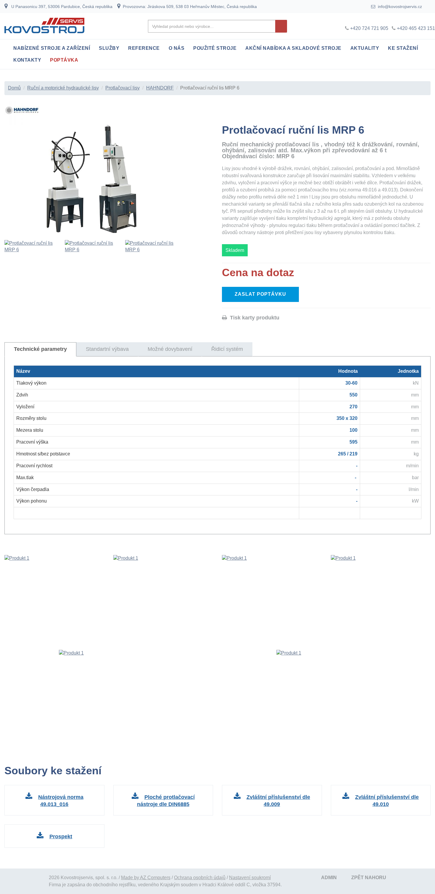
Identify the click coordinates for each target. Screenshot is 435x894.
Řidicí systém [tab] (227, 349)
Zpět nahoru (368, 877)
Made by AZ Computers (145, 877)
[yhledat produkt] (281, 26)
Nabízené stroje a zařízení (51, 48)
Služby (109, 48)
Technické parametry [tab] (40, 349)
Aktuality (364, 48)
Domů (14, 87)
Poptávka (64, 60)
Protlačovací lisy (122, 87)
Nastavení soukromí (250, 877)
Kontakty (27, 60)
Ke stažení (403, 48)
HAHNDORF (160, 87)
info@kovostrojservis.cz (399, 6)
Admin (329, 877)
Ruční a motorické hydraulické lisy (63, 87)
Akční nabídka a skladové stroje (293, 48)
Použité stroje (214, 48)
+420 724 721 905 (369, 28)
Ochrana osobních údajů (199, 877)
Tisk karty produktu (253, 318)
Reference (144, 48)
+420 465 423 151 (416, 28)
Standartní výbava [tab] (107, 349)
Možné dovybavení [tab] (170, 349)
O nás (177, 48)
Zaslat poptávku (260, 294)
